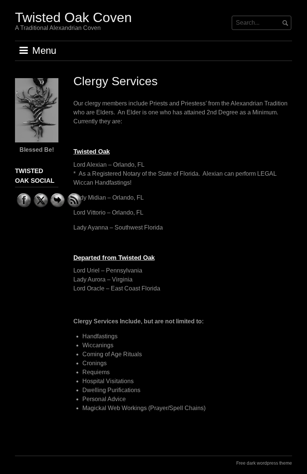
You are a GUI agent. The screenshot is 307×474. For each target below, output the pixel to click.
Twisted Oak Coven (73, 17)
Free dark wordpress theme (264, 463)
